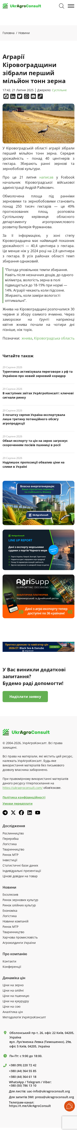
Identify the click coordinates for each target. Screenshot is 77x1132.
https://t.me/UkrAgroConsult (30, 1106)
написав (47, 177)
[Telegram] (5, 812)
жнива (27, 338)
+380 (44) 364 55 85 (22, 1071)
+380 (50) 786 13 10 (22, 1085)
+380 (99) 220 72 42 (22, 1065)
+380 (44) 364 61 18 (22, 1077)
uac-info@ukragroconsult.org (48, 1091)
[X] (13, 812)
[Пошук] (61, 6)
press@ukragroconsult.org (54, 1097)
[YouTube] (37, 812)
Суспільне (59, 90)
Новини (24, 33)
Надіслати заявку (25, 696)
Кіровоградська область (54, 338)
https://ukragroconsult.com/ (23, 788)
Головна (9, 33)
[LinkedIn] (29, 812)
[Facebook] (21, 812)
